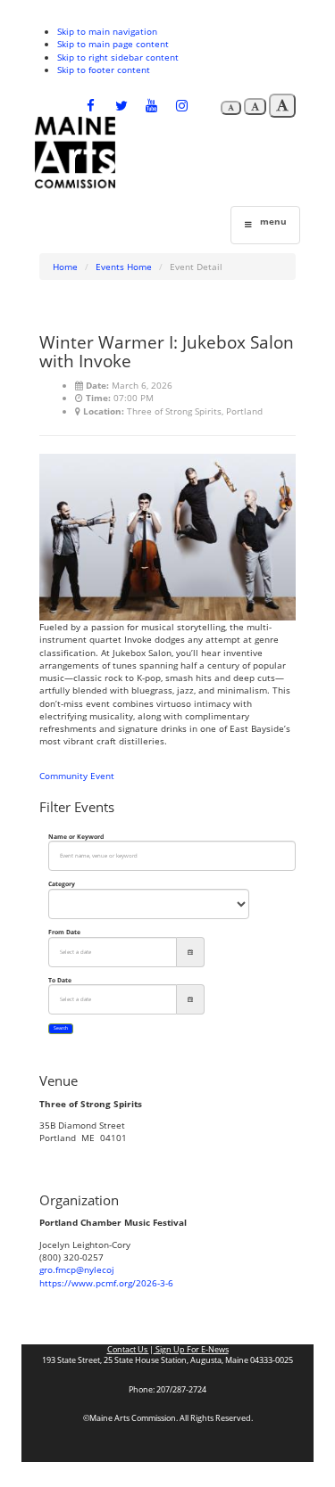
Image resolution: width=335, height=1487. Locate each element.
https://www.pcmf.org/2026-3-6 (106, 1283)
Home (65, 266)
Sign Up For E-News (191, 1349)
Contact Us (128, 1349)
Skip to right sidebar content (118, 57)
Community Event (76, 775)
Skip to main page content (113, 43)
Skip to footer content (103, 69)
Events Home (124, 266)
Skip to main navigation (107, 31)
